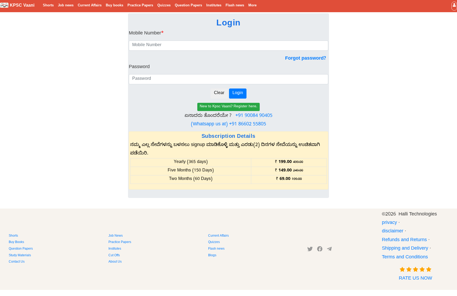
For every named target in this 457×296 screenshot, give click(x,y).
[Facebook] (320, 250)
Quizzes (164, 5)
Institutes (213, 5)
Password (139, 67)
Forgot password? (305, 59)
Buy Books (16, 242)
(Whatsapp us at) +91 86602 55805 (228, 124)
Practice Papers (140, 5)
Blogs (212, 256)
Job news (66, 5)
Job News (115, 236)
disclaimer (392, 231)
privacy (389, 223)
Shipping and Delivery (405, 249)
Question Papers (188, 5)
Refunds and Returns (404, 240)
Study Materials (20, 256)
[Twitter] (310, 250)
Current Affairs (90, 5)
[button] (454, 6)
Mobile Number (146, 33)
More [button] (252, 5)
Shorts (48, 5)
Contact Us (17, 262)
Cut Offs (114, 256)
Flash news (235, 5)
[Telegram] (329, 250)
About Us (115, 262)
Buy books (114, 5)
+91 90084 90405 (253, 116)
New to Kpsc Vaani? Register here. (228, 106)
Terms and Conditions (405, 257)
